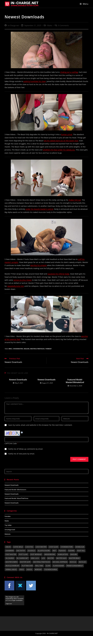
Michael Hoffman (60, 562)
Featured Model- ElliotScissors (15, 489)
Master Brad (74, 558)
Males (49, 25)
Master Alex (61, 558)
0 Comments (63, 25)
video (21, 569)
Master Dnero (11, 562)
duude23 (31, 551)
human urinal (66, 134)
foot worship (36, 554)
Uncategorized (10, 529)
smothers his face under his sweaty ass (59, 150)
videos (29, 569)
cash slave (53, 547)
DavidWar (10, 551)
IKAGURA (26, 349)
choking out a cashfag (69, 72)
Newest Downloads (18, 379)
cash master (41, 547)
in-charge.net (22, 558)
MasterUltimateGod (37, 349)
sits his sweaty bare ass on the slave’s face (61, 140)
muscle (73, 562)
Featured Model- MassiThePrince (16, 498)
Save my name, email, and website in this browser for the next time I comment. (40, 425)
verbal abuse (11, 569)
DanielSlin (80, 547)
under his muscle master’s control (39, 209)
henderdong (49, 554)
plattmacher (27, 566)
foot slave (23, 554)
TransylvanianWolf (75, 566)
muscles (82, 562)
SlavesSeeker (58, 566)
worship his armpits (38, 265)
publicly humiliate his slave (34, 81)
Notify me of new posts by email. (21, 454)
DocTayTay (20, 551)
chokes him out (75, 200)
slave (48, 566)
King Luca (35, 558)
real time (39, 566)
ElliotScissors (44, 551)
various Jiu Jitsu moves (22, 280)
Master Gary (25, 562)
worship (38, 569)
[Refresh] (22, 432)
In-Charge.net (13, 25)
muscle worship (12, 566)
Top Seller (8, 525)
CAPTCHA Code (11, 443)
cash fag (29, 547)
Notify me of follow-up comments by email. (25, 449)
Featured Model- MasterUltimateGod (75, 381)
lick (43, 558)
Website (7, 534)
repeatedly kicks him (15, 286)
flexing (71, 551)
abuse (8, 547)
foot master (11, 554)
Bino (10, 349)
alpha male (18, 547)
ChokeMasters (18, 349)
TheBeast (48, 349)
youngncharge (50, 569)
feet (54, 551)
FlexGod (62, 551)
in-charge (10, 558)
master (51, 558)
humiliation (63, 554)
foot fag (81, 551)
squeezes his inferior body (58, 274)
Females (8, 516)
